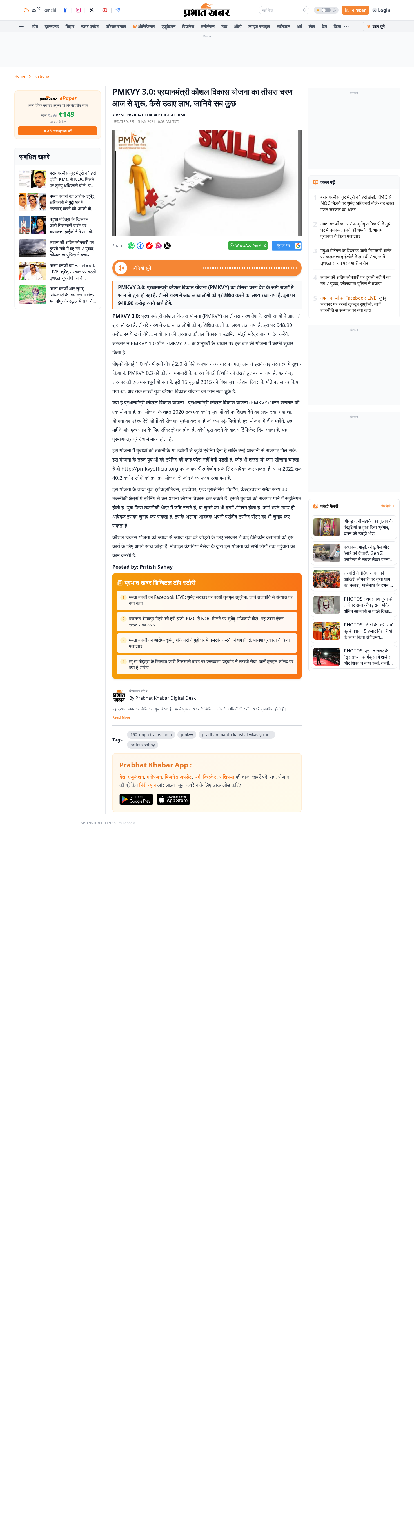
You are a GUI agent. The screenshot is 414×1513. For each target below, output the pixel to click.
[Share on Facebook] (140, 245)
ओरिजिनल (146, 26)
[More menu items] (346, 26)
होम (35, 26)
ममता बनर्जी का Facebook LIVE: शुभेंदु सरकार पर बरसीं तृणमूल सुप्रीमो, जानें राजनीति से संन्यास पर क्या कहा (211, 600)
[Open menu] (21, 26)
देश (324, 26)
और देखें (385, 506)
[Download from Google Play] (136, 799)
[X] (91, 10)
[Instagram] (78, 10)
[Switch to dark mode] (326, 10)
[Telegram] (118, 10)
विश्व (337, 26)
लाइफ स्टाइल (259, 26)
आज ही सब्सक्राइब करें (58, 130)
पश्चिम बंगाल (116, 26)
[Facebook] (65, 10)
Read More (121, 717)
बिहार (70, 26)
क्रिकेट (210, 776)
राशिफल (283, 26)
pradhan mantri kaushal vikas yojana (237, 734)
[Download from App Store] (173, 799)
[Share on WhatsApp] (131, 245)
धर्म (299, 26)
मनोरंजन (208, 26)
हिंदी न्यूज (147, 784)
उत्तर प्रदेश (90, 26)
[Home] (207, 10)
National (42, 76)
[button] (207, 183)
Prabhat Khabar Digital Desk (165, 698)
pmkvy (187, 734)
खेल (312, 26)
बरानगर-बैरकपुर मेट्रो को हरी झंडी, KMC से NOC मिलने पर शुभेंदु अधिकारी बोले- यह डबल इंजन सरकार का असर (206, 621)
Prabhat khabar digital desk (156, 115)
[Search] (305, 10)
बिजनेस (188, 26)
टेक (224, 26)
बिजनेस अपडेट (178, 776)
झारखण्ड (52, 26)
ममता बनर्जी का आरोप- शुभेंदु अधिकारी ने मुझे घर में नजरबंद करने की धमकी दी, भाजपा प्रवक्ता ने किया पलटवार (209, 643)
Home (19, 76)
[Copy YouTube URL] (149, 245)
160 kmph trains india (151, 734)
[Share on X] (167, 245)
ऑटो (238, 26)
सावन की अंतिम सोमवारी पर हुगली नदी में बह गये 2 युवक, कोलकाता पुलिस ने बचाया (355, 280)
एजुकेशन (168, 26)
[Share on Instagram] (158, 245)
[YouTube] (105, 10)
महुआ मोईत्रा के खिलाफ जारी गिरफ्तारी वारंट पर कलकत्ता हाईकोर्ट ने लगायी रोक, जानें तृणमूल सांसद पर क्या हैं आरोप (211, 664)
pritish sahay (142, 744)
